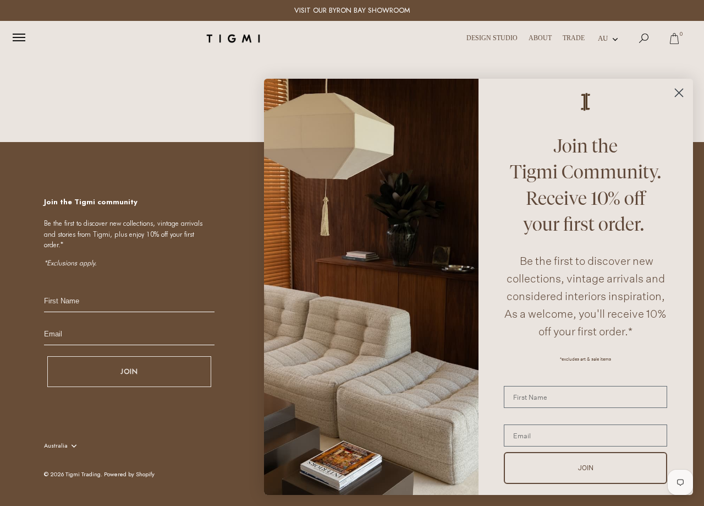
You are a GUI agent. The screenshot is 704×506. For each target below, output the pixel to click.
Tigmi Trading (83, 474)
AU (603, 38)
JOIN (129, 371)
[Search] (644, 38)
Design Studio (492, 38)
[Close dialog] (679, 92)
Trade (574, 38)
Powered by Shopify (129, 474)
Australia (56, 446)
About (540, 38)
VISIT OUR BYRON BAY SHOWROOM (352, 10)
